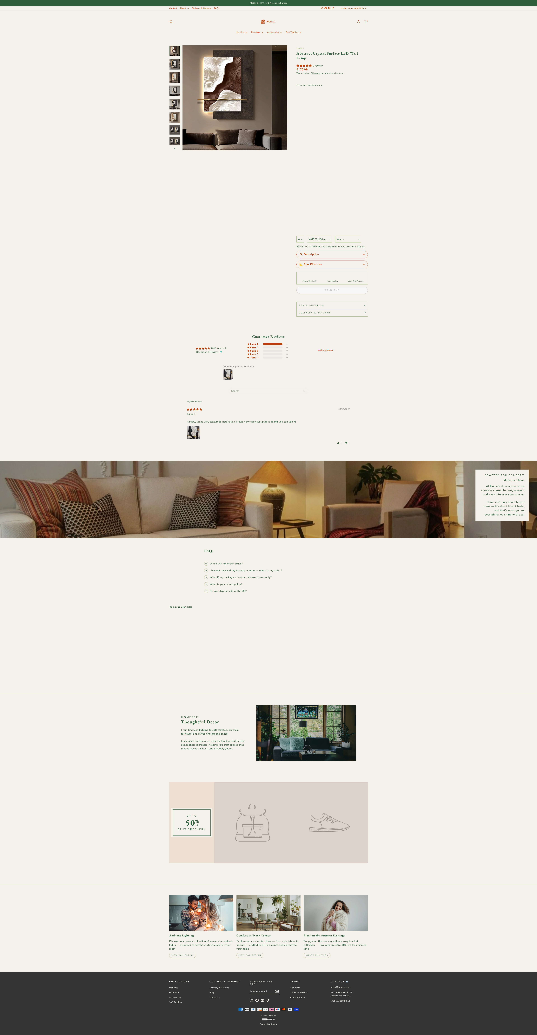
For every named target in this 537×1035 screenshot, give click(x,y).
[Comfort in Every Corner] (268, 913)
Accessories (273, 32)
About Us (295, 987)
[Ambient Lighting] (201, 913)
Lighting (240, 32)
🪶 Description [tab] (309, 254)
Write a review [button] (326, 350)
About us (184, 8)
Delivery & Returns (201, 8)
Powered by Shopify (268, 1024)
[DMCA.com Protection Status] (268, 1020)
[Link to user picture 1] (193, 432)
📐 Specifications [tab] (310, 264)
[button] (304, 65)
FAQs (217, 8)
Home (299, 48)
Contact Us (215, 997)
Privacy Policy (297, 997)
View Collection (182, 955)
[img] (194, 409)
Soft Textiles (292, 32)
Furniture (256, 32)
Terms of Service (298, 992)
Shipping (315, 73)
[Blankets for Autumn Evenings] (336, 913)
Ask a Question (311, 305)
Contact (173, 8)
